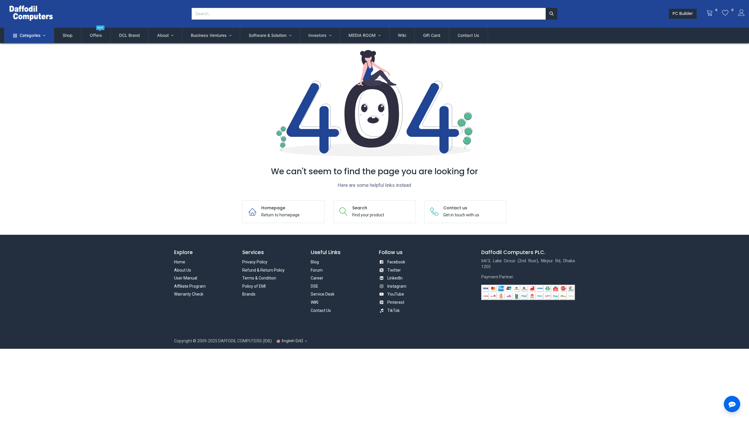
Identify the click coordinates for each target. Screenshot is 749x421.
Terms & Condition (259, 278)
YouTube (395, 294)
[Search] (551, 14)
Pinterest (395, 302)
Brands (248, 294)
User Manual (185, 278)
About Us (182, 270)
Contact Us (321, 310)
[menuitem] (67, 35)
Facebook (396, 262)
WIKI (314, 302)
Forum (317, 270)
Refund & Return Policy (263, 270)
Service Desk (322, 294)
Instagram (396, 286)
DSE (314, 286)
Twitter (394, 270)
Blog (315, 262)
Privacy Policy (254, 262)
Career (317, 278)
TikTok (393, 310)
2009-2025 (207, 341)
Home (179, 262)
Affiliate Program (190, 286)
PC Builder (683, 13)
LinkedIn (395, 278)
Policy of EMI (254, 286)
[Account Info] (741, 13)
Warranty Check (188, 294)
